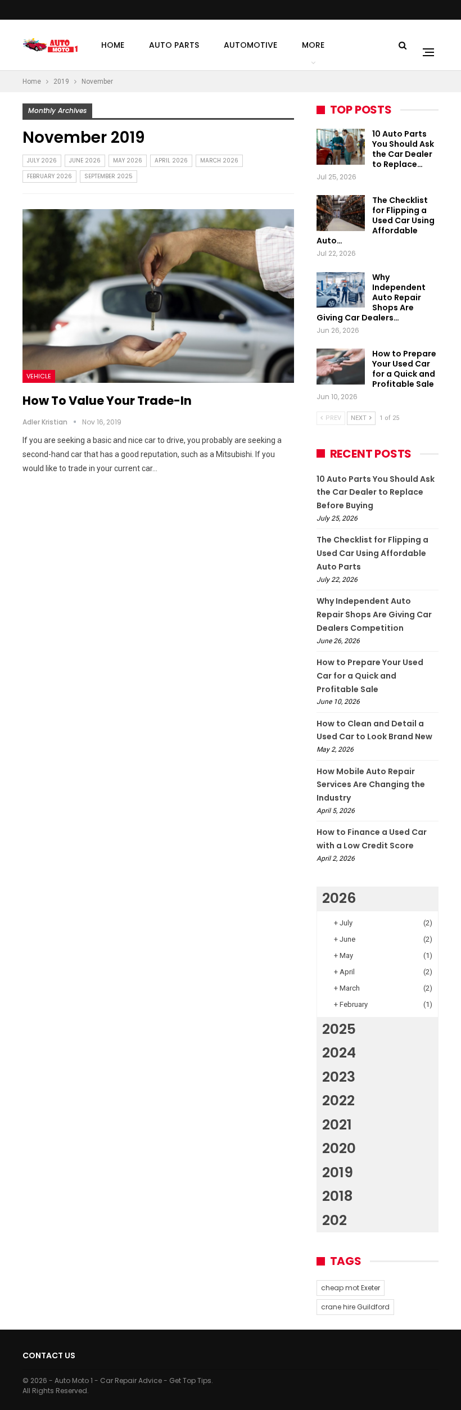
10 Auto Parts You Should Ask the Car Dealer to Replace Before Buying (376, 492)
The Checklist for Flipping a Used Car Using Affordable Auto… (376, 220)
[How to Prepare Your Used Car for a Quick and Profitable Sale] (341, 367)
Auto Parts (174, 45)
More (313, 45)
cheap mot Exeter (350, 1287)
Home (112, 45)
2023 (338, 1077)
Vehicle (38, 376)
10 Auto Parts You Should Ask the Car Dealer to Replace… (403, 149)
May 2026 (127, 160)
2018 (337, 1196)
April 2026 (171, 160)
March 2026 (219, 160)
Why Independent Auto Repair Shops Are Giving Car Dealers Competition (374, 614)
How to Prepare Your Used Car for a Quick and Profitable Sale (404, 369)
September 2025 (108, 176)
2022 (338, 1100)
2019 (337, 1172)
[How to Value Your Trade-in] (158, 296)
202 (334, 1220)
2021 (337, 1125)
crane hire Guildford (355, 1307)
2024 (339, 1053)
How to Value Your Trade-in (107, 400)
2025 (339, 1029)
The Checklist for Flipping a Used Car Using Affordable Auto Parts (372, 553)
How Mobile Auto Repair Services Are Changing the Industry (371, 785)
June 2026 (85, 160)
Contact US (48, 1355)
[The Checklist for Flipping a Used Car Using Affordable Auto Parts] (341, 213)
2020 (339, 1148)
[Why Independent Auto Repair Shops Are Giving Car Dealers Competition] (341, 290)
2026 (339, 898)
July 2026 (42, 160)
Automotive (250, 45)
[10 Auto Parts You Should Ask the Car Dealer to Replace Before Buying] (341, 147)
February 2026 (49, 176)
